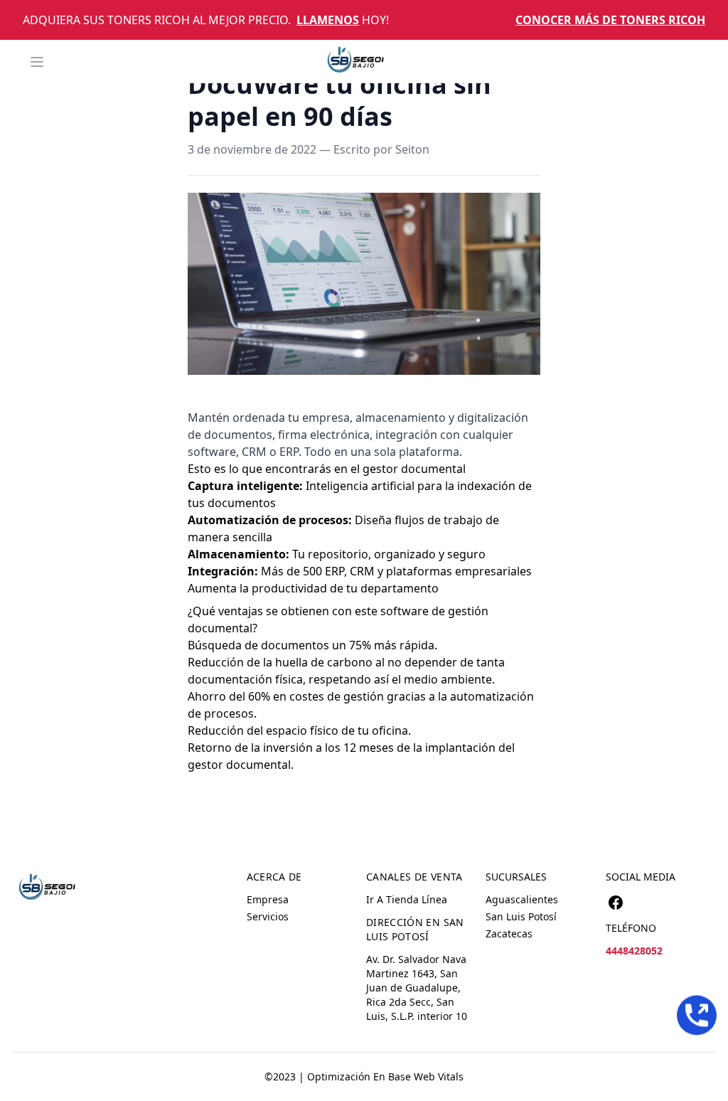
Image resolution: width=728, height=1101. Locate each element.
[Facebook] (616, 903)
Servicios (268, 916)
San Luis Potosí (521, 916)
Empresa (268, 899)
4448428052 (634, 950)
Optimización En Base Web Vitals (385, 1076)
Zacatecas (509, 933)
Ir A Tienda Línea (406, 899)
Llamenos (327, 20)
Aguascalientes (522, 899)
